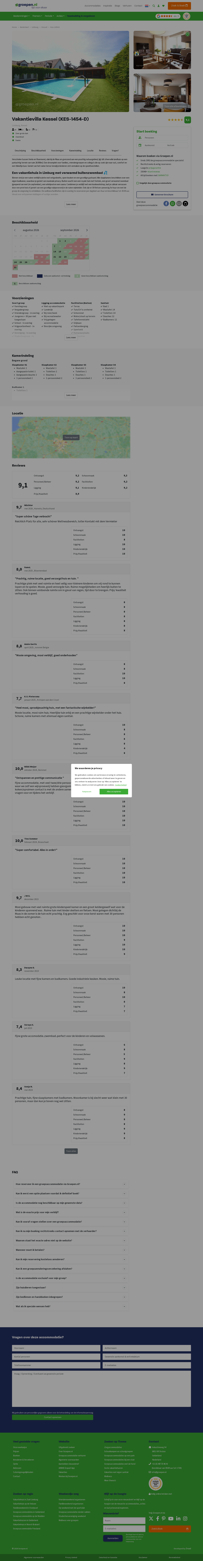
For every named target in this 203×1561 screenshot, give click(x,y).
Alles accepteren (114, 791)
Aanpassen (86, 791)
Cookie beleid (120, 785)
